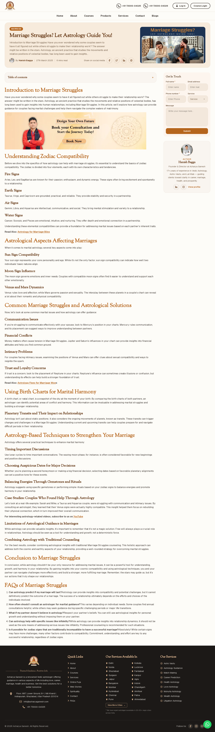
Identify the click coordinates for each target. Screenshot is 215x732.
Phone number (173, 94)
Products (106, 15)
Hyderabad (114, 691)
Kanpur (137, 675)
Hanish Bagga (26, 60)
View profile (194, 187)
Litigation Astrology (173, 700)
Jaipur (112, 679)
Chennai (112, 695)
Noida (111, 667)
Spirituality (75, 691)
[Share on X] (116, 60)
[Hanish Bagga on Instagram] (183, 187)
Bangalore (113, 683)
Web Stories (76, 686)
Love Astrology (171, 686)
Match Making (170, 672)
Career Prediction (172, 677)
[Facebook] (190, 726)
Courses (89, 15)
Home (60, 15)
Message (170, 105)
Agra (136, 679)
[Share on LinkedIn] (124, 60)
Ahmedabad (140, 699)
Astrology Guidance (173, 668)
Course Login (200, 6)
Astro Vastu (169, 663)
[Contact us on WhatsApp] (207, 724)
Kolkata (137, 663)
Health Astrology (171, 682)
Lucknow (138, 667)
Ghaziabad (114, 671)
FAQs (72, 700)
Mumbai (112, 687)
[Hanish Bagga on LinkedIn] (176, 187)
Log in (182, 6)
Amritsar (138, 691)
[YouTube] (202, 726)
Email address (194, 82)
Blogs (155, 15)
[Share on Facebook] (109, 60)
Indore (137, 683)
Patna (137, 695)
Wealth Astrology (172, 696)
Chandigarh (139, 687)
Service (191, 94)
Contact (140, 15)
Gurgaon (113, 675)
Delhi (111, 663)
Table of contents (80, 77)
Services (123, 15)
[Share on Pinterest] (131, 60)
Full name (170, 82)
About (73, 15)
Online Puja (75, 682)
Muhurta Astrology (172, 691)
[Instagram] (196, 726)
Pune (111, 699)
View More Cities (116, 705)
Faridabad (139, 671)
